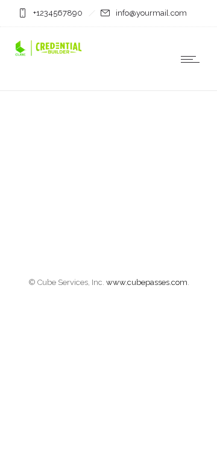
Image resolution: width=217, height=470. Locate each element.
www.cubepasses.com (146, 282)
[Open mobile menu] (193, 59)
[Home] (48, 55)
